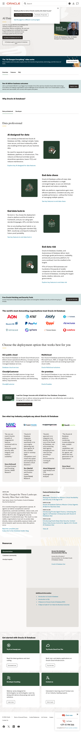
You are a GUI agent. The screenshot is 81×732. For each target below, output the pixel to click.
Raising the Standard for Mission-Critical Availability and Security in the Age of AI (60, 498)
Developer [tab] (19, 111)
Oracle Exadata (46, 384)
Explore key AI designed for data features (22, 165)
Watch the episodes (72, 61)
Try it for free (50, 665)
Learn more (11, 702)
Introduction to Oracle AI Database (48, 596)
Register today (73, 86)
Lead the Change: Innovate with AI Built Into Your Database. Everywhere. (41, 395)
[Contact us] (77, 3)
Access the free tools (72, 299)
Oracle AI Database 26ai (58, 564)
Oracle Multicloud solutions (50, 367)
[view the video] (66, 28)
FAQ (19, 72)
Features (13, 72)
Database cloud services (10, 367)
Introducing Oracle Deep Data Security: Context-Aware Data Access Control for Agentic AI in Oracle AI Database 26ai (60, 523)
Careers (51, 717)
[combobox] (44, 3)
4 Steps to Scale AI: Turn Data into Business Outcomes (53, 604)
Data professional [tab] (7, 111)
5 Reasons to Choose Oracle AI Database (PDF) (51, 602)
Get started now (12, 665)
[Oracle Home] (13, 3)
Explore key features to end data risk (54, 282)
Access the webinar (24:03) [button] (24, 404)
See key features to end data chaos (54, 201)
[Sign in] (73, 3)
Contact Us (5, 720)
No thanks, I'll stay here (41, 15)
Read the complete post (10, 529)
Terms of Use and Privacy (20, 717)
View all (45, 529)
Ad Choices (44, 717)
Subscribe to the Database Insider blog (15, 531)
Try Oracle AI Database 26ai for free (12, 37)
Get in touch (50, 702)
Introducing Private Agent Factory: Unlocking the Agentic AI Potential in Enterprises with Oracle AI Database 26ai (59, 514)
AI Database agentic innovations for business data (16, 42)
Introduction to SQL (44, 599)
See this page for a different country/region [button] (27, 20)
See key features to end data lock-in (20, 237)
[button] (3, 3)
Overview (5, 72)
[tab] (16, 551)
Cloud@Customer (8, 384)
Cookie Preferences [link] (34, 717)
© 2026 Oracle (6, 717)
